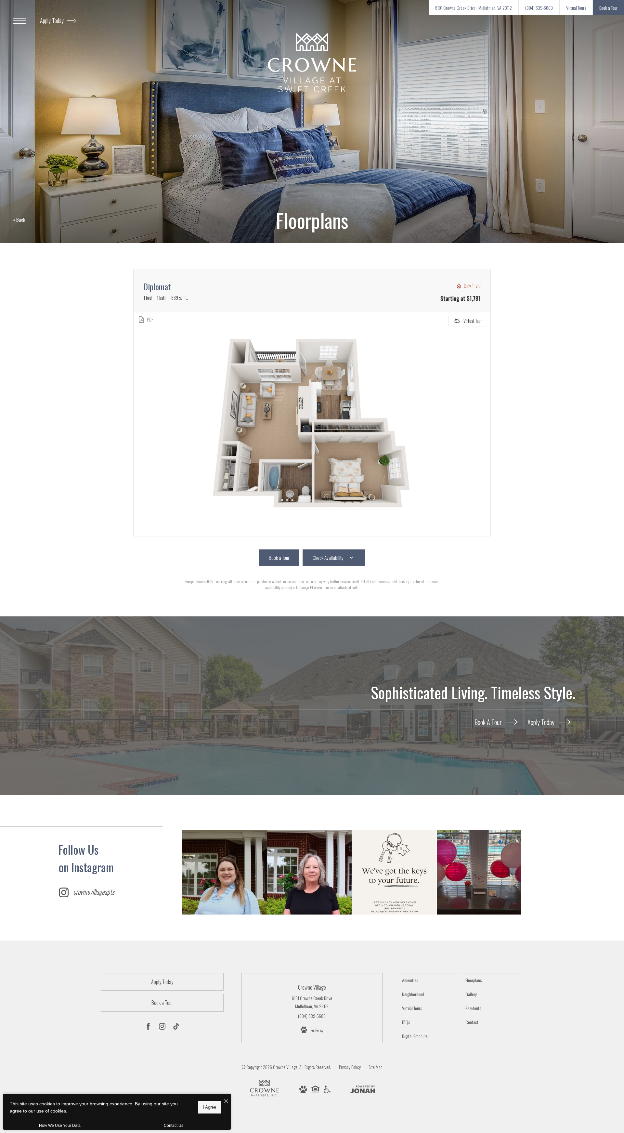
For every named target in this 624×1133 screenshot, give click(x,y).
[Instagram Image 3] (394, 872)
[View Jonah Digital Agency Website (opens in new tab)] (362, 1090)
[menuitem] (430, 980)
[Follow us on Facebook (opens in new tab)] (148, 1027)
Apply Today (52, 20)
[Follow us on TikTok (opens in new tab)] (176, 1027)
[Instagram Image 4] (479, 872)
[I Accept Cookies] (226, 1101)
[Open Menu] (19, 21)
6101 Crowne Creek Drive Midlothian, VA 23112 (312, 1002)
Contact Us (173, 1125)
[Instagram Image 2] (309, 872)
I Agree (209, 1107)
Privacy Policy (350, 1066)
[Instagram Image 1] (224, 872)
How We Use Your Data (60, 1125)
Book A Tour (488, 722)
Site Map (376, 1066)
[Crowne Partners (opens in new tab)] (264, 1096)
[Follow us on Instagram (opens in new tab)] (162, 1027)
